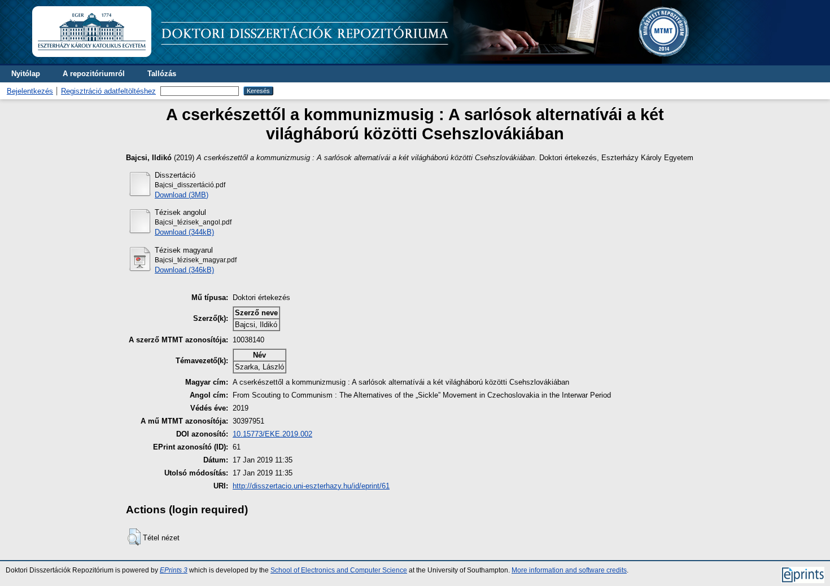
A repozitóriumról (94, 73)
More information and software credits (569, 570)
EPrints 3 (173, 570)
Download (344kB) (184, 232)
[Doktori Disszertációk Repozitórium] (401, 61)
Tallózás (161, 73)
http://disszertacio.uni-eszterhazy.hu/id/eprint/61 (311, 486)
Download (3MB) (181, 195)
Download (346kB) (184, 270)
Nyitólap (25, 73)
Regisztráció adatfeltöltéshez (108, 91)
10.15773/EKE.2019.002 (272, 434)
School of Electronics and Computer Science (338, 570)
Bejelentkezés (30, 91)
